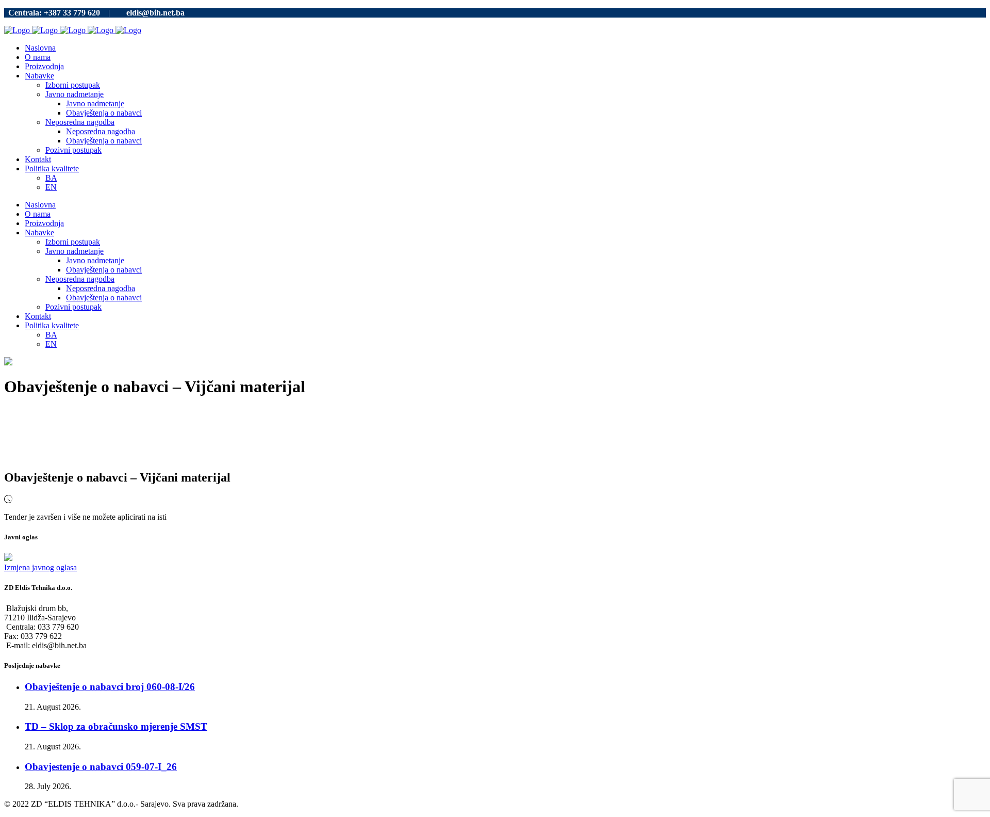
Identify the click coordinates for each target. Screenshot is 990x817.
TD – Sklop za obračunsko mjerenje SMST (116, 726)
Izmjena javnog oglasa (40, 567)
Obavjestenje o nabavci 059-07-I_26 (101, 766)
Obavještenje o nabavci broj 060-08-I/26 (110, 686)
